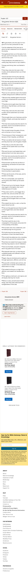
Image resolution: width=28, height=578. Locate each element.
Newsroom (6, 486)
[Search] (25, 18)
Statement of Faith (8, 478)
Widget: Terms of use (9, 516)
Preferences (6, 571)
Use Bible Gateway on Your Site (11, 500)
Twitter (5, 559)
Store (4, 482)
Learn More (7, 316)
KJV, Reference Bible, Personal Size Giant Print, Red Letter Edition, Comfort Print (13, 360)
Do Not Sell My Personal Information (14, 510)
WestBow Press (7, 539)
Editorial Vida (6, 534)
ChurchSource (7, 528)
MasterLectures (7, 543)
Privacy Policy (6, 462)
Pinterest (5, 555)
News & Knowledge (8, 475)
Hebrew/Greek (18, 28)
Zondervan (6, 541)
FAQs (4, 496)
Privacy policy (7, 506)
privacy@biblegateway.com (8, 463)
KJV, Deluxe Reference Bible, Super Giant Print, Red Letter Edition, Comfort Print (13, 388)
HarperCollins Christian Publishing (12, 530)
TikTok (4, 557)
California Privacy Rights (10, 508)
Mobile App (6, 480)
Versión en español (8, 569)
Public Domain (9, 299)
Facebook (5, 550)
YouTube (5, 561)
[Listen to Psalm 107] (20, 33)
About (4, 473)
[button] (26, 2)
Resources (9, 28)
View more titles (14, 405)
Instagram (6, 553)
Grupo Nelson (7, 532)
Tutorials (5, 498)
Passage (3, 28)
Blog (4, 484)
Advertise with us (8, 502)
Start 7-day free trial (9, 312)
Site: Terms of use (8, 514)
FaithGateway (7, 524)
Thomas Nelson (7, 536)
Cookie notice (7, 512)
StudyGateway (7, 526)
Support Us (6, 488)
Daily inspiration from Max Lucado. (14, 6)
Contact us (6, 504)
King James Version (10, 297)
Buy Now (8, 371)
